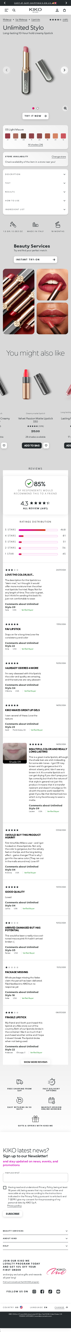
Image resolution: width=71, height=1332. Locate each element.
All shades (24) (35, 144)
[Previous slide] (5, 3)
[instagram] (34, 1291)
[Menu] (6, 10)
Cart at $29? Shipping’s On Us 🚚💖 (35, 3)
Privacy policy (14, 1205)
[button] (15, 753)
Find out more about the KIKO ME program (21, 1282)
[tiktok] (50, 1291)
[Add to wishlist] (4, 445)
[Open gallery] (65, 108)
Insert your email (12, 1173)
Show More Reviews (35, 1062)
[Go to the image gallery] (35, 70)
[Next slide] (66, 3)
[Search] (13, 10)
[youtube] (58, 1291)
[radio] (7, 137)
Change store (59, 156)
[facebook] (42, 1291)
